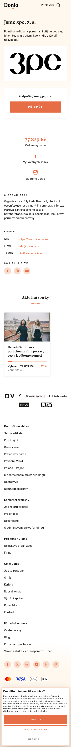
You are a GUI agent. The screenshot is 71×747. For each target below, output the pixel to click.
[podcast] (55, 664)
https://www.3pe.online (33, 239)
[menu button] (65, 5)
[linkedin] (46, 664)
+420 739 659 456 (30, 253)
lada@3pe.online (28, 246)
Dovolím (36, 719)
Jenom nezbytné (35, 729)
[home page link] (11, 5)
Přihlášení (47, 5)
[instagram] (17, 270)
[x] (17, 664)
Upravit (34, 739)
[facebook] (7, 270)
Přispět (35, 106)
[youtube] (26, 270)
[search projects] (58, 5)
